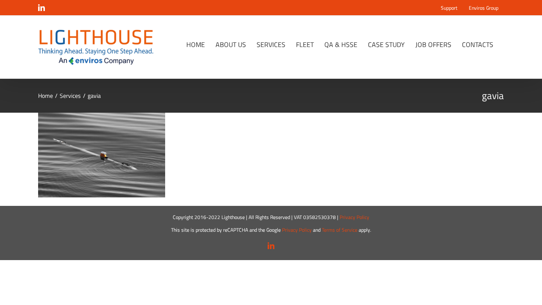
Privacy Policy (354, 217)
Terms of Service (339, 230)
